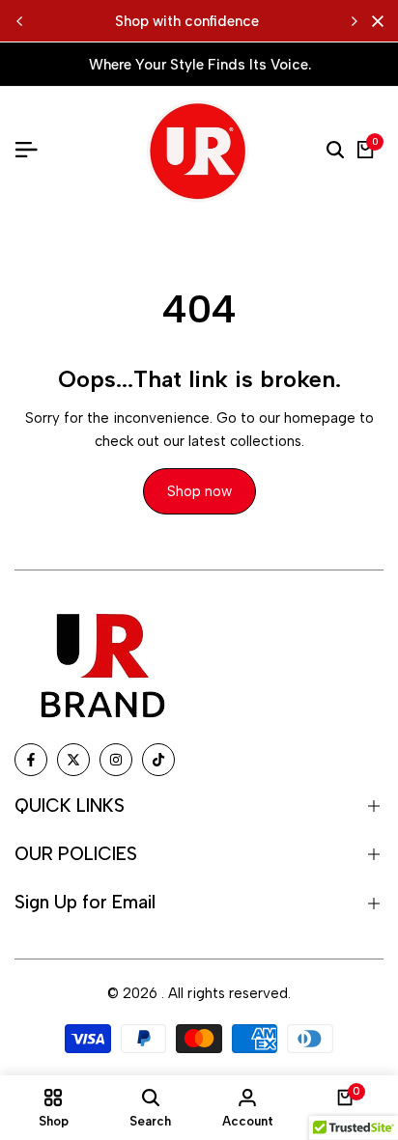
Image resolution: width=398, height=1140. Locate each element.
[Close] (374, 21)
